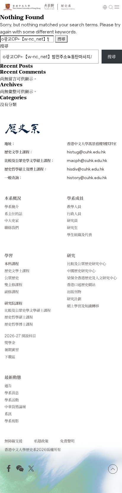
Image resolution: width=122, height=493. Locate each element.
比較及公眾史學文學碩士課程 (27, 310)
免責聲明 (67, 440)
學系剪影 (11, 420)
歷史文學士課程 (16, 270)
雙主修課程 (13, 284)
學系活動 (11, 399)
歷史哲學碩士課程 (18, 317)
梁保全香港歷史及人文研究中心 (92, 277)
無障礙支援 (13, 440)
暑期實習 (11, 349)
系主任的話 (13, 213)
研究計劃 (74, 298)
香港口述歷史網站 (81, 284)
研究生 (72, 227)
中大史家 (11, 220)
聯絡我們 (11, 227)
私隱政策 (41, 440)
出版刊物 (74, 291)
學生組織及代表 (79, 234)
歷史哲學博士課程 (18, 324)
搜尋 (4, 45)
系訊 (8, 413)
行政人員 (74, 213)
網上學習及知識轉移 (83, 305)
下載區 (9, 356)
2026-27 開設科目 (20, 335)
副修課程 (11, 291)
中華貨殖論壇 (15, 406)
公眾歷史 (11, 277)
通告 (8, 385)
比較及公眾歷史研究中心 (86, 263)
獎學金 (9, 342)
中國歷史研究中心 (81, 270)
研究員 (72, 220)
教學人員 (74, 206)
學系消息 (11, 392)
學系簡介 (11, 206)
